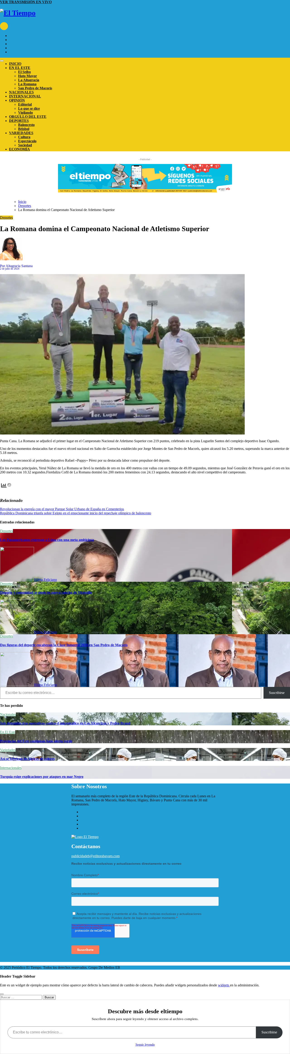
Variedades (8, 750)
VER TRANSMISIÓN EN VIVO (26, 2)
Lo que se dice (29, 108)
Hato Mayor (27, 76)
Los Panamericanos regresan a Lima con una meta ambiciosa (47, 540)
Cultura (24, 137)
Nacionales (8, 714)
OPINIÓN (17, 100)
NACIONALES (21, 92)
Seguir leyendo (145, 1044)
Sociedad (25, 145)
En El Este (7, 732)
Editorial (25, 104)
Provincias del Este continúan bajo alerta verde (36, 741)
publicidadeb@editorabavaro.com (95, 856)
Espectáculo (27, 141)
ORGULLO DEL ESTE (27, 117)
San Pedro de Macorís (35, 88)
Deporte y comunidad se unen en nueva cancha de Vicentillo (46, 592)
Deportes (6, 217)
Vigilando (25, 112)
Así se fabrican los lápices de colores (27, 759)
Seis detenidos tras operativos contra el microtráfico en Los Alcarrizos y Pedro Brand (65, 723)
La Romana (27, 84)
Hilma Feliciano (45, 580)
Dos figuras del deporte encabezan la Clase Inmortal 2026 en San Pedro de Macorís (64, 645)
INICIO (15, 64)
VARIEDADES (21, 133)
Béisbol (23, 129)
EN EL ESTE (19, 68)
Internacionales (11, 768)
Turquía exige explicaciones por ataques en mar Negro (41, 777)
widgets (224, 985)
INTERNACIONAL (25, 96)
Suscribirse (277, 693)
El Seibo (24, 72)
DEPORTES (19, 121)
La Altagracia (28, 80)
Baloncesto (26, 125)
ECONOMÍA (19, 149)
